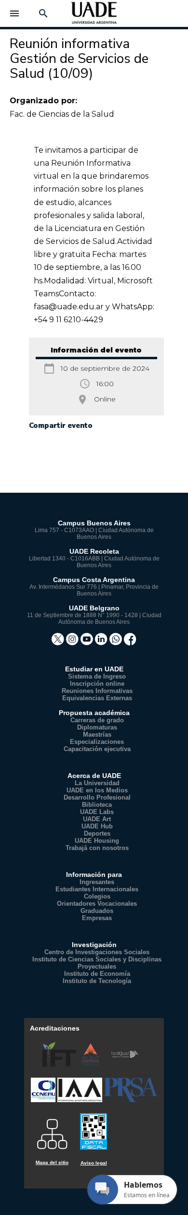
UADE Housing (97, 840)
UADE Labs (97, 811)
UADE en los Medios (97, 790)
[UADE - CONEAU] (44, 1100)
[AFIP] (93, 1127)
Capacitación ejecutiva (97, 749)
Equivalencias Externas (97, 698)
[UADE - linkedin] (102, 642)
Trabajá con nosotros (97, 847)
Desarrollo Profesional (97, 797)
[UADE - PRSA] (130, 1100)
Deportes (97, 833)
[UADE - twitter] (59, 642)
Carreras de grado (97, 720)
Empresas (97, 918)
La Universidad (97, 783)
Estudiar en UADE (94, 669)
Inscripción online (97, 683)
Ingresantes (97, 882)
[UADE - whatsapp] (116, 642)
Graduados (97, 910)
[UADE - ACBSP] (91, 1064)
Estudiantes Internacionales (96, 889)
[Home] (94, 16)
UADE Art (97, 819)
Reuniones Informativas (97, 690)
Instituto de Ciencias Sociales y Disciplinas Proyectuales (96, 963)
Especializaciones (97, 741)
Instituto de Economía (97, 973)
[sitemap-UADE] (52, 1131)
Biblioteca (97, 804)
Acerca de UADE (94, 775)
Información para (94, 874)
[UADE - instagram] (73, 642)
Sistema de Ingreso (97, 676)
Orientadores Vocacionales (97, 903)
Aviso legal (94, 1163)
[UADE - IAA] (80, 1100)
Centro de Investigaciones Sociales (96, 952)
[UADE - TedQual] (125, 1064)
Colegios (97, 896)
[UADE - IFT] (60, 1064)
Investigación (94, 944)
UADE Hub (97, 826)
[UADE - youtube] (88, 642)
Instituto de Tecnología (97, 980)
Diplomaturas (97, 727)
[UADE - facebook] (130, 642)
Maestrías (97, 734)
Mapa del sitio (52, 1162)
